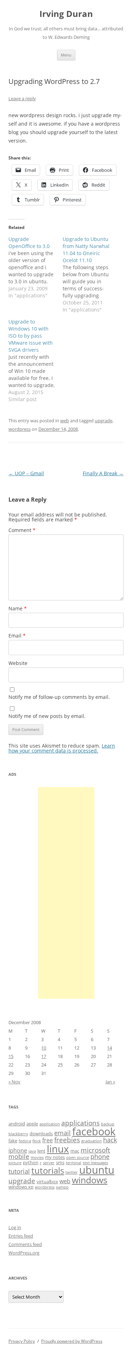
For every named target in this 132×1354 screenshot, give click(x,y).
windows (89, 1180)
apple (32, 1123)
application (49, 1124)
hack (110, 1140)
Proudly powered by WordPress (71, 1341)
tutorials (47, 1170)
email (62, 1133)
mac (74, 1151)
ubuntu (96, 1170)
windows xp (20, 1187)
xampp (62, 1187)
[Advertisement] (66, 893)
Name (17, 608)
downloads (41, 1133)
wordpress (19, 429)
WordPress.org (23, 1253)
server (49, 1162)
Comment (22, 530)
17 (43, 1056)
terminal (73, 1162)
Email (17, 635)
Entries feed (20, 1236)
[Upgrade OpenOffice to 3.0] (35, 267)
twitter (71, 1172)
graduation (91, 1140)
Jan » (110, 1081)
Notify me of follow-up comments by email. (59, 697)
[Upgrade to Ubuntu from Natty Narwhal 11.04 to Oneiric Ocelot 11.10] (90, 274)
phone (99, 1156)
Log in (14, 1227)
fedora (25, 1140)
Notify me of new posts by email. (47, 716)
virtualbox (47, 1181)
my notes (55, 1157)
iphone (17, 1150)
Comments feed (25, 1244)
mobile (18, 1156)
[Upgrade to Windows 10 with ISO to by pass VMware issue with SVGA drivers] (35, 360)
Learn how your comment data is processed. (61, 748)
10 (43, 1048)
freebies (67, 1139)
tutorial (19, 1171)
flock (36, 1140)
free (47, 1140)
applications (80, 1123)
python (30, 1162)
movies (37, 1157)
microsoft (95, 1150)
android (16, 1123)
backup (107, 1124)
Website (17, 663)
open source (77, 1157)
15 (10, 1056)
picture (14, 1162)
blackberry (18, 1133)
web (64, 420)
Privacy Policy (21, 1341)
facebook (93, 1131)
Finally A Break (103, 473)
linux (58, 1148)
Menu (66, 55)
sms (60, 1162)
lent (41, 1151)
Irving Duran (66, 13)
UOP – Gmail (26, 473)
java (32, 1151)
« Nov (14, 1081)
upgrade (103, 420)
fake (12, 1140)
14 (109, 1048)
